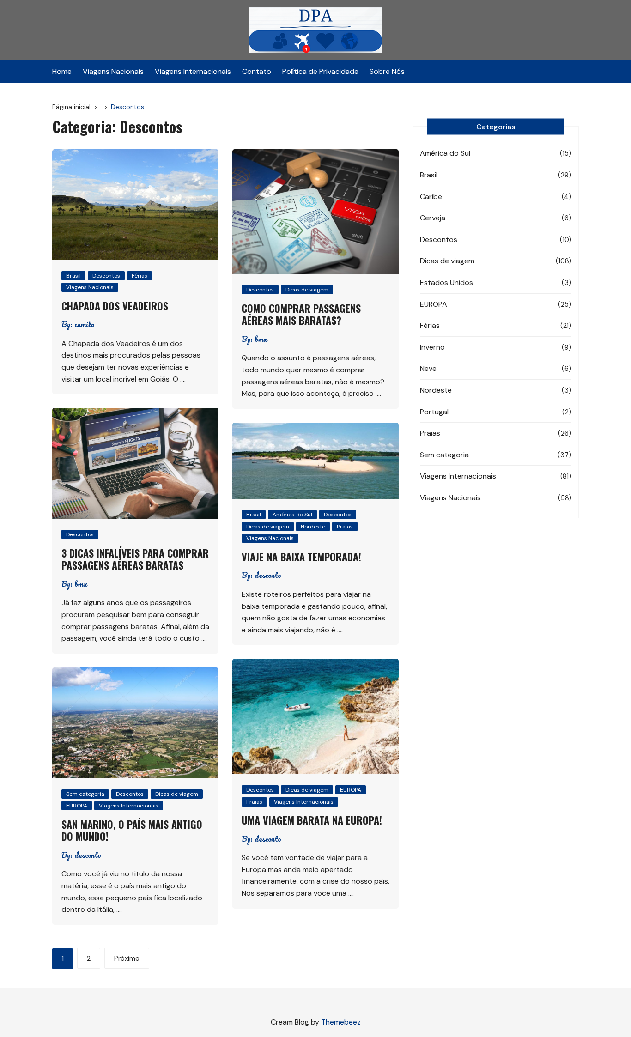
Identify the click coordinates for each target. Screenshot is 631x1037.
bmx (261, 339)
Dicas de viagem (306, 289)
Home (62, 71)
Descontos (106, 275)
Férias (139, 275)
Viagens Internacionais (193, 71)
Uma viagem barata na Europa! (312, 820)
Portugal (434, 412)
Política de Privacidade (320, 71)
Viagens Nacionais (113, 71)
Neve (428, 368)
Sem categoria (85, 794)
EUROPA (350, 790)
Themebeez (341, 1022)
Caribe (431, 196)
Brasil (73, 275)
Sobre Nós (387, 71)
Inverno (432, 347)
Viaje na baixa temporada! (301, 556)
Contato (256, 71)
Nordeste (313, 526)
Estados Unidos (446, 282)
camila (84, 324)
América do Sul (292, 514)
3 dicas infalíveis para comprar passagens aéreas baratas (135, 559)
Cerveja (432, 218)
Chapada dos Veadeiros (114, 305)
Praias (345, 526)
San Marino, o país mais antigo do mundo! (131, 830)
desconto (268, 575)
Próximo (127, 958)
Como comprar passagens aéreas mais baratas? (301, 314)
